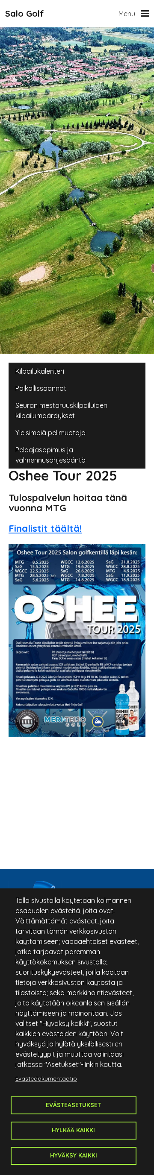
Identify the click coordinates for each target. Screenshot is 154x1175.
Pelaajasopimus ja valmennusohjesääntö (50, 454)
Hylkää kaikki (73, 1130)
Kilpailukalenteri (39, 371)
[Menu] (142, 14)
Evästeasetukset (73, 1104)
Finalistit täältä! (45, 528)
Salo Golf (24, 13)
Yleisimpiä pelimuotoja (50, 432)
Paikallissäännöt (40, 388)
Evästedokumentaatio (46, 1078)
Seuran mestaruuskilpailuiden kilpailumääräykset (61, 410)
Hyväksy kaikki (73, 1155)
